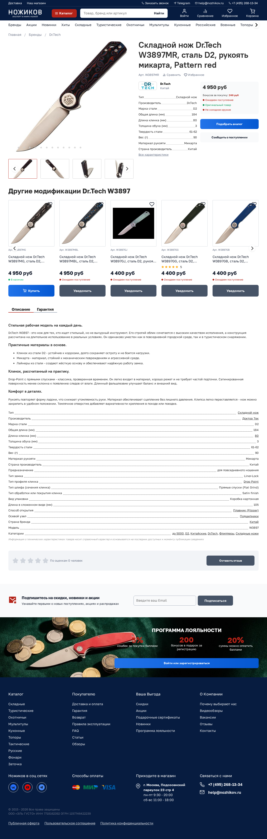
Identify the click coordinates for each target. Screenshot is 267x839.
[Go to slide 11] (69, 147)
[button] (22, 169)
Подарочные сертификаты (158, 717)
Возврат (79, 717)
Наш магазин (36, 3)
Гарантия (79, 711)
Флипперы (226, 533)
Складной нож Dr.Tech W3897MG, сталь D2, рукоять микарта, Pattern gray (29, 259)
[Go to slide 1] (13, 147)
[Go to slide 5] (35, 147)
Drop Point (251, 481)
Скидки (142, 704)
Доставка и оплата (87, 704)
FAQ (75, 731)
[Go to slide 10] (63, 147)
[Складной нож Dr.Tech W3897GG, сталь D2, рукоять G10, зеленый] (184, 223)
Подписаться (215, 601)
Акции (141, 711)
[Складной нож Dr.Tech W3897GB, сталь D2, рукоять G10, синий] (236, 223)
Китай (254, 521)
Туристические (20, 711)
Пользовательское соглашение (69, 823)
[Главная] (25, 13)
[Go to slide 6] (41, 147)
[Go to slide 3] (24, 147)
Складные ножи (247, 533)
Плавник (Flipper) (246, 510)
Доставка (15, 3)
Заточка (15, 764)
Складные (16, 704)
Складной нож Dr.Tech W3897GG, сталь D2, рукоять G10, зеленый (179, 259)
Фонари (14, 757)
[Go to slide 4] (30, 147)
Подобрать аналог (229, 124)
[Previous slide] (15, 169)
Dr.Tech (55, 35)
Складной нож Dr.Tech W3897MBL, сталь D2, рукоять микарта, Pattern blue (80, 259)
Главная (14, 35)
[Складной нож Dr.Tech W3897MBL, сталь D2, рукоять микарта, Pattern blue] (82, 223)
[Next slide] (256, 25)
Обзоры (78, 744)
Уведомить (82, 291)
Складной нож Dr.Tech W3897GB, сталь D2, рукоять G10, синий (231, 259)
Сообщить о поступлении (230, 137)
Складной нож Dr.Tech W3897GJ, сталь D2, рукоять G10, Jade (133, 259)
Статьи (77, 737)
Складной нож (248, 412)
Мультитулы (18, 724)
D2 (187, 533)
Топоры (14, 737)
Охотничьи (17, 717)
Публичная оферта (23, 823)
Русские (15, 751)
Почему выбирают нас (218, 704)
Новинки (143, 724)
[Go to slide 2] (18, 147)
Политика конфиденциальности (126, 823)
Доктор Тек (250, 418)
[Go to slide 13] (80, 147)
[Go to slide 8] (52, 147)
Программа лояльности (155, 731)
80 (257, 435)
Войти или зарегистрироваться (187, 663)
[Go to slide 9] (58, 147)
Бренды (35, 35)
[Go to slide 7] (47, 147)
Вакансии (208, 717)
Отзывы (206, 724)
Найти (159, 13)
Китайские (198, 533)
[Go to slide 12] (75, 147)
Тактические (18, 744)
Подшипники (249, 516)
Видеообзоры (211, 711)
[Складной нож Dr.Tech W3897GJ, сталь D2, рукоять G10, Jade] (134, 223)
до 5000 (178, 533)
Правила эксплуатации (91, 724)
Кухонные (16, 731)
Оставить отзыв (230, 560)
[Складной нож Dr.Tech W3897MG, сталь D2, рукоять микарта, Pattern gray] (31, 223)
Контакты (208, 731)
